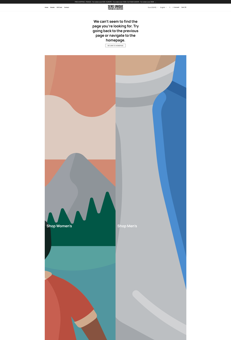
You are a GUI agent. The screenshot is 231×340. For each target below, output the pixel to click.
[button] (169, 7)
